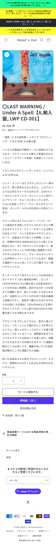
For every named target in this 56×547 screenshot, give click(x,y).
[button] (6, 40)
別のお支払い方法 (28, 408)
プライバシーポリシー (26, 531)
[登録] (46, 480)
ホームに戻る (13, 450)
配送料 (10, 130)
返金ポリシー (44, 531)
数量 (4, 374)
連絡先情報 (37, 535)
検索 (8, 457)
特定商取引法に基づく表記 (30, 540)
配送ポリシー (23, 535)
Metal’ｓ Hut (26, 527)
